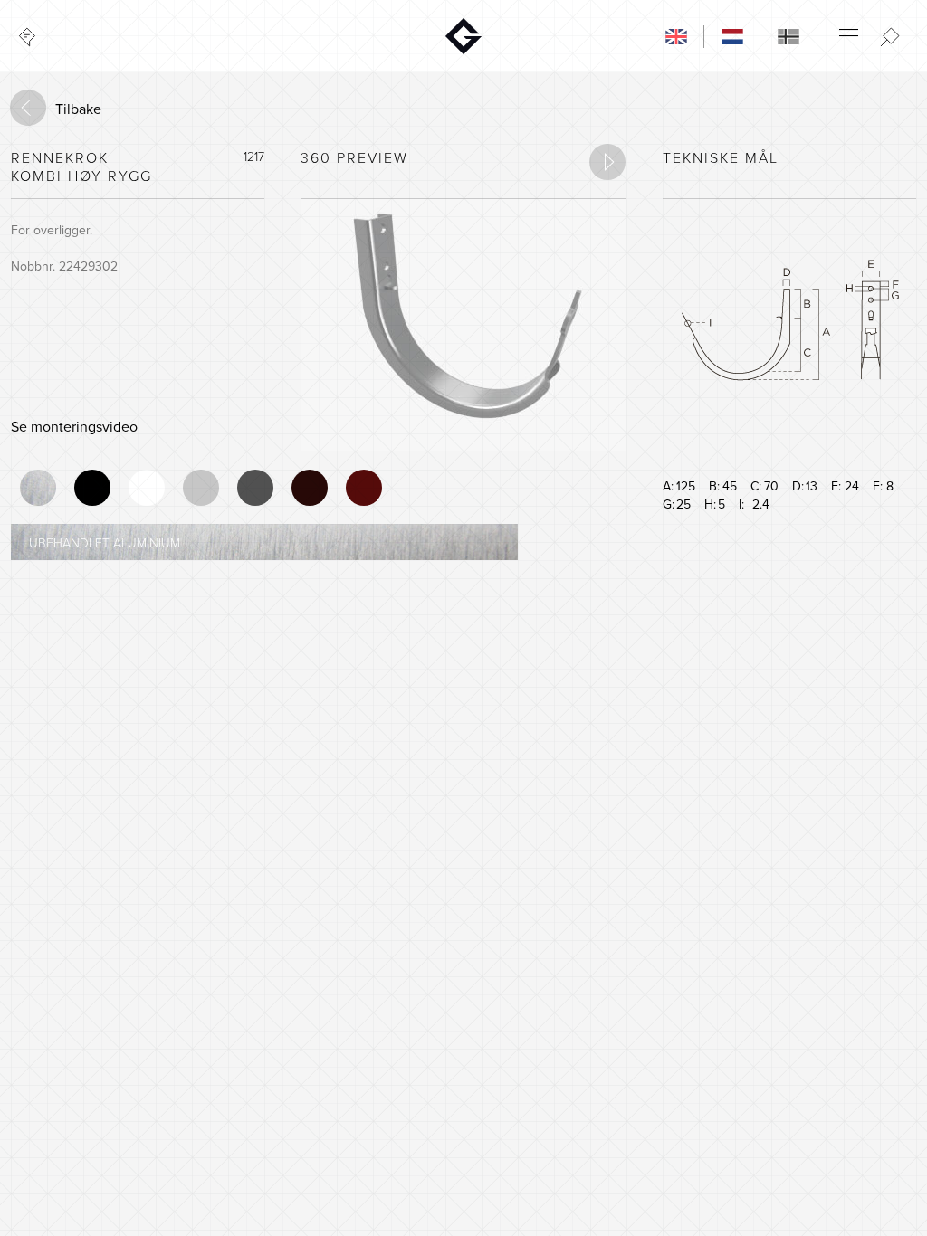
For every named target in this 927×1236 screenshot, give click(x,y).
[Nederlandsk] (732, 36)
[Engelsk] (676, 36)
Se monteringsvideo (74, 427)
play (607, 162)
